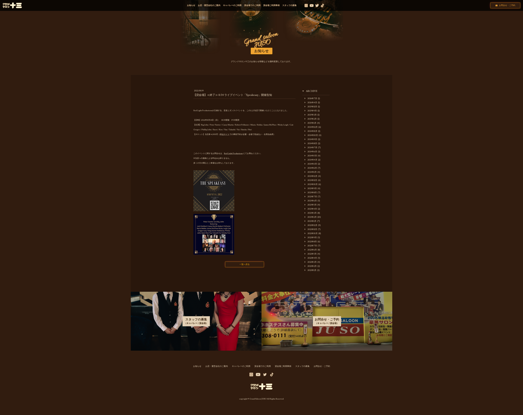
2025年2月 (312, 119)
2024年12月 (313, 127)
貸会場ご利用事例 (271, 5)
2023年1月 (312, 221)
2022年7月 (312, 245)
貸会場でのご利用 (252, 5)
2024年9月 (312, 139)
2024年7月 (312, 147)
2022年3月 (312, 262)
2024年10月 (313, 135)
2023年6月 (312, 200)
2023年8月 (312, 192)
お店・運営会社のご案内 (209, 5)
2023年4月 (312, 209)
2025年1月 (312, 123)
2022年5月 (312, 254)
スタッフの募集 (289, 5)
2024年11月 (312, 131)
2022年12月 (312, 225)
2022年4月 (312, 258)
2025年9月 (312, 110)
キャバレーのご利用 (232, 5)
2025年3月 (312, 115)
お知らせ (191, 5)
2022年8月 (312, 241)
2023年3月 (312, 213)
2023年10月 (313, 184)
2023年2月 (312, 217)
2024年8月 (312, 143)
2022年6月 (312, 250)
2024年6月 (312, 151)
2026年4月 (312, 102)
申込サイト (224, 134)
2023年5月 (312, 205)
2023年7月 (312, 196)
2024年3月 (312, 164)
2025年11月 (312, 106)
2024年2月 (312, 168)
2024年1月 (312, 172)
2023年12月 (312, 176)
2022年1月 (312, 270)
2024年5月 (312, 155)
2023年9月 (312, 188)
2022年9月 (312, 237)
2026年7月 (312, 98)
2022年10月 (313, 233)
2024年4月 (312, 160)
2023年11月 (312, 180)
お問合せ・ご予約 (507, 5)
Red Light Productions (233, 153)
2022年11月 (312, 229)
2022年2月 (312, 266)
